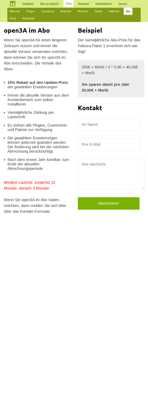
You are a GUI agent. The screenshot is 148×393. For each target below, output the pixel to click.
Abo (128, 11)
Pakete (98, 11)
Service (123, 3)
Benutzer (83, 11)
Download (83, 3)
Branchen (66, 11)
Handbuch (28, 3)
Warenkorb (28, 18)
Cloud (12, 18)
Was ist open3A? (49, 3)
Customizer (47, 11)
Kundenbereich (103, 3)
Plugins (31, 11)
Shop (68, 3)
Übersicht (14, 11)
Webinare (114, 11)
